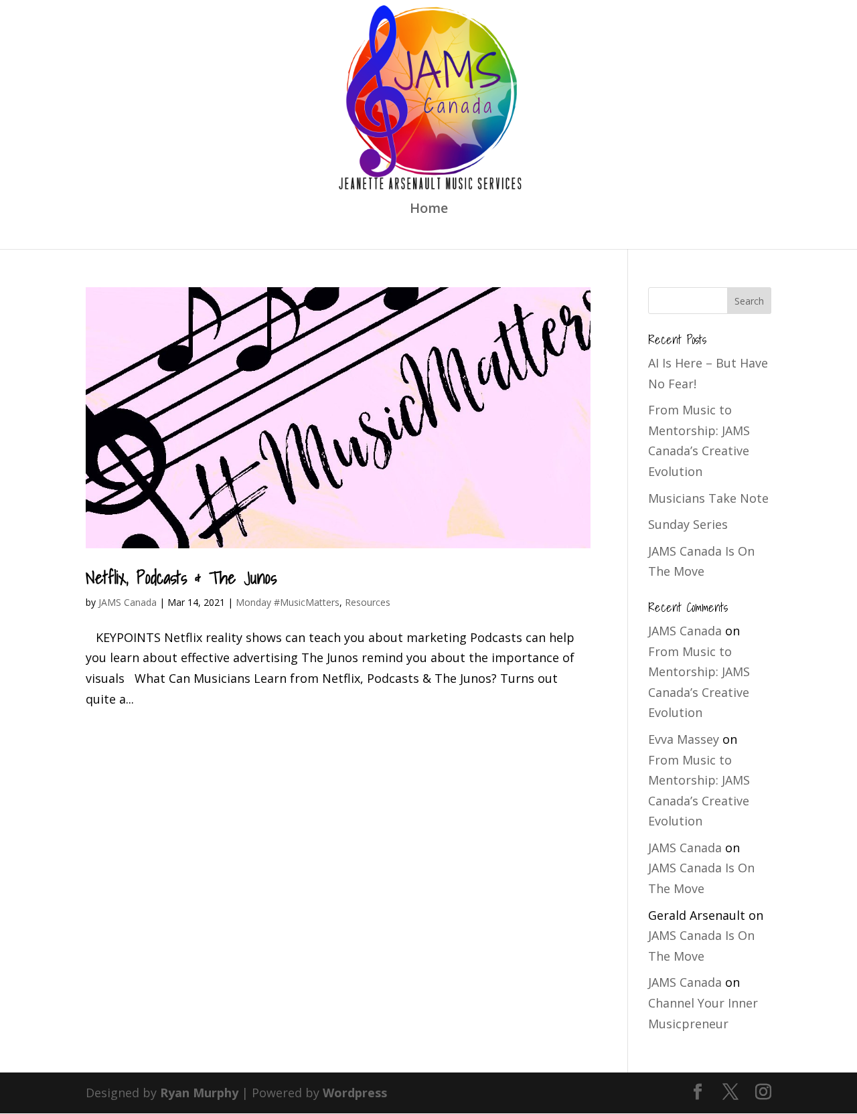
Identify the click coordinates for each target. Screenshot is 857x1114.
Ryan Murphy (199, 1093)
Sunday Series (688, 524)
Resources (367, 602)
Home (429, 210)
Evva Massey (683, 739)
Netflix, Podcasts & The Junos (181, 577)
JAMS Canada (127, 602)
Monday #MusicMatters (287, 602)
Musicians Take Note (708, 498)
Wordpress (355, 1093)
